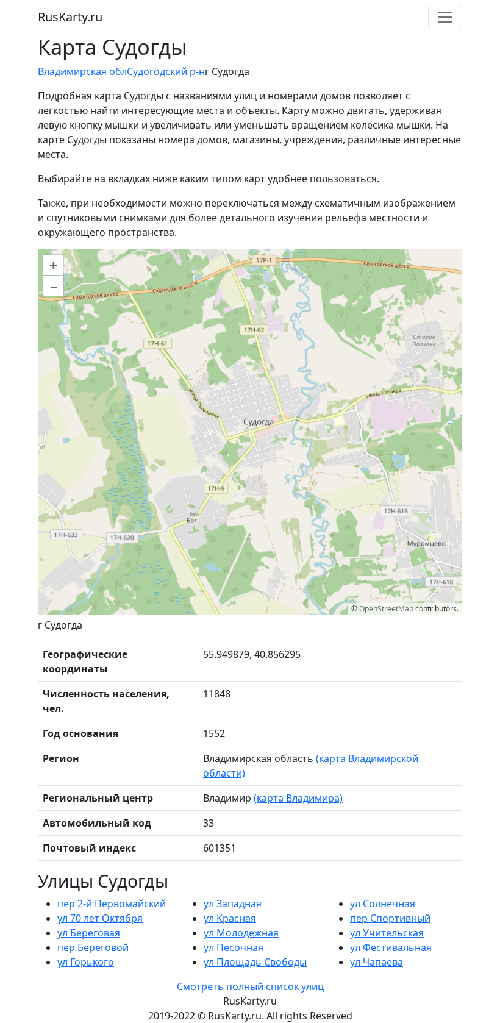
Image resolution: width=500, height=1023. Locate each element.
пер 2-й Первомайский (111, 903)
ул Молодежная (241, 932)
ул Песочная (233, 947)
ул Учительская (387, 932)
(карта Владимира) (298, 798)
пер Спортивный (390, 918)
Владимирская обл (82, 71)
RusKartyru (70, 17)
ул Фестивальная (391, 947)
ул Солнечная (382, 903)
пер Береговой (93, 947)
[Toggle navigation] (445, 17)
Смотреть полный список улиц (250, 986)
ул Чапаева (376, 962)
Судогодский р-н (166, 71)
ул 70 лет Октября (100, 918)
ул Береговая (88, 932)
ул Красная (230, 918)
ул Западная (233, 903)
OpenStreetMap (386, 609)
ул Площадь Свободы (255, 962)
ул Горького (85, 962)
